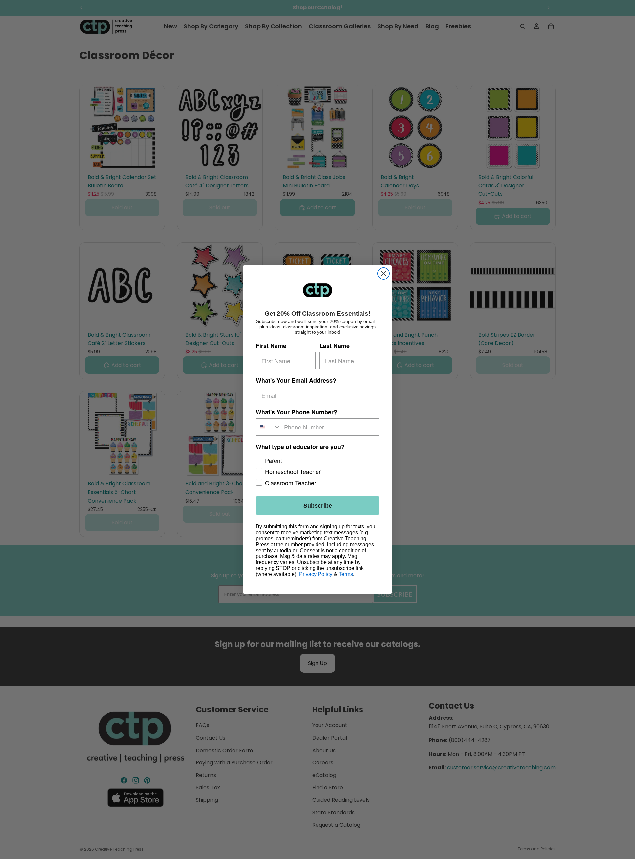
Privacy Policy (315, 574)
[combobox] (268, 427)
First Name (271, 346)
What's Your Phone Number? (296, 412)
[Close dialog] (383, 273)
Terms (346, 574)
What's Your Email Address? (296, 380)
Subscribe (317, 505)
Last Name (334, 346)
